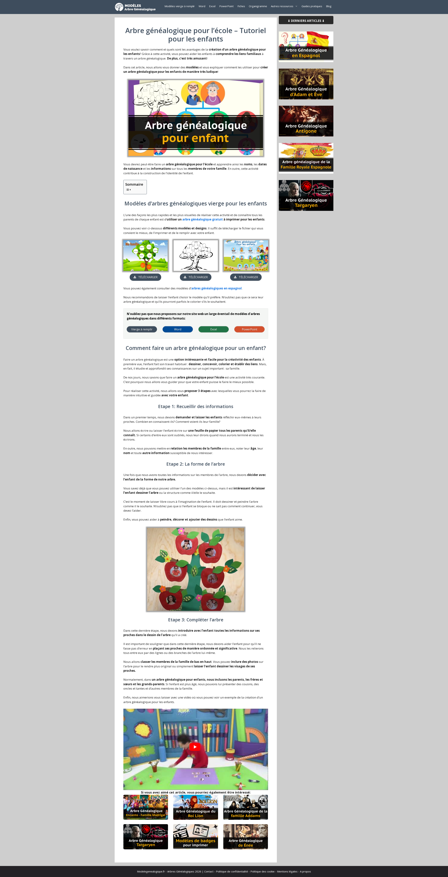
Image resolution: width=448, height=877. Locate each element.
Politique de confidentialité (232, 871)
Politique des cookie (262, 871)
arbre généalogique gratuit (202, 219)
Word (202, 6)
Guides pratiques (312, 6)
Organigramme (258, 6)
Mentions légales (287, 871)
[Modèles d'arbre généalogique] (136, 7)
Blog (328, 6)
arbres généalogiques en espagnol (216, 288)
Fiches (241, 6)
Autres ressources (282, 6)
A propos (305, 871)
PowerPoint (226, 6)
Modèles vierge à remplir (179, 6)
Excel (212, 6)
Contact (209, 871)
